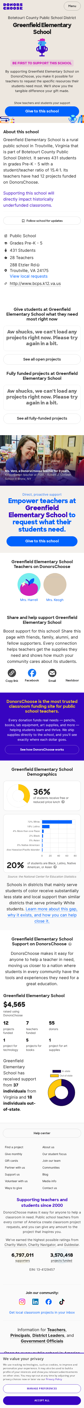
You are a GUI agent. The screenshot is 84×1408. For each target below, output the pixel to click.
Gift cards (11, 1160)
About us (48, 1147)
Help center (42, 1133)
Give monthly (13, 1154)
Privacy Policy (54, 1379)
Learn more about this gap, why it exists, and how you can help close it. (43, 915)
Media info (49, 1181)
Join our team (51, 1160)
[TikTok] (62, 1302)
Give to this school (42, 111)
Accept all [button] (42, 1400)
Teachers (56, 1329)
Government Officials (42, 1341)
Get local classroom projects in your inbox (42, 1312)
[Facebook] (48, 1302)
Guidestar (71, 1245)
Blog (45, 1174)
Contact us (49, 1188)
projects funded (61, 1257)
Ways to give (13, 1188)
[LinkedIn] (35, 1302)
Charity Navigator (41, 1245)
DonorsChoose (13, 6)
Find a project (14, 1147)
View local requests (29, 276)
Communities (51, 1167)
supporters (22, 1257)
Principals (20, 1335)
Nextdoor (72, 680)
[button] (12, 675)
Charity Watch (15, 1245)
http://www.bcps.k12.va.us (35, 283)
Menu (72, 6)
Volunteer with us (16, 1181)
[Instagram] (22, 1302)
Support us (12, 1174)
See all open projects (42, 359)
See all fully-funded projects (42, 418)
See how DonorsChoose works (42, 749)
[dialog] (42, 1380)
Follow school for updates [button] (45, 221)
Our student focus (54, 1154)
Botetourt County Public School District (42, 18)
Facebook (32, 680)
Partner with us (15, 1167)
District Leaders (48, 1335)
